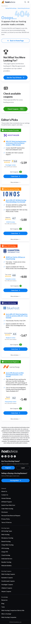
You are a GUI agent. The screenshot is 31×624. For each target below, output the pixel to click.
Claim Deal (14, 176)
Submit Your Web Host (8, 505)
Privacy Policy (5, 519)
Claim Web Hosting (7, 508)
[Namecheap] (11, 366)
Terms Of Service (6, 522)
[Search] (25, 2)
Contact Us (4, 495)
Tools (3, 607)
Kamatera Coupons (7, 577)
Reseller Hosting (6, 562)
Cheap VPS (4, 552)
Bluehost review (10, 337)
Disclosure (4, 512)
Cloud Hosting (5, 555)
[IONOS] (11, 194)
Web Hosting (5, 534)
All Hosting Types (6, 531)
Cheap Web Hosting (7, 545)
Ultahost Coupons (6, 588)
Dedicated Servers (6, 558)
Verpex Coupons (6, 591)
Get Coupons (15, 172)
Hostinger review (10, 165)
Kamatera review (11, 279)
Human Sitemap (6, 498)
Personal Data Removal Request (10, 515)
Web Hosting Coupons (8, 574)
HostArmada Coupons (8, 581)
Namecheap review (10, 401)
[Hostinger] (11, 135)
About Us (4, 491)
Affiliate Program (6, 501)
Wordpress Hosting (7, 538)
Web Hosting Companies (8, 617)
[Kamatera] (11, 251)
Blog (2, 603)
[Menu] (28, 2)
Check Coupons (16, 109)
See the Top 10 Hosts (14, 77)
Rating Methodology (11, 8)
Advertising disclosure (24, 8)
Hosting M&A (14, 480)
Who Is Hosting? (6, 614)
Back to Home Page (17, 41)
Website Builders (6, 565)
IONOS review (10, 222)
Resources (4, 600)
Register (8, 468)
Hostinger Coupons (7, 584)
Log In (23, 468)
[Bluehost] (11, 308)
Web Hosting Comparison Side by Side (12, 610)
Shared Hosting (6, 541)
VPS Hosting (5, 548)
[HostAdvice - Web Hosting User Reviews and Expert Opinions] (8, 2)
